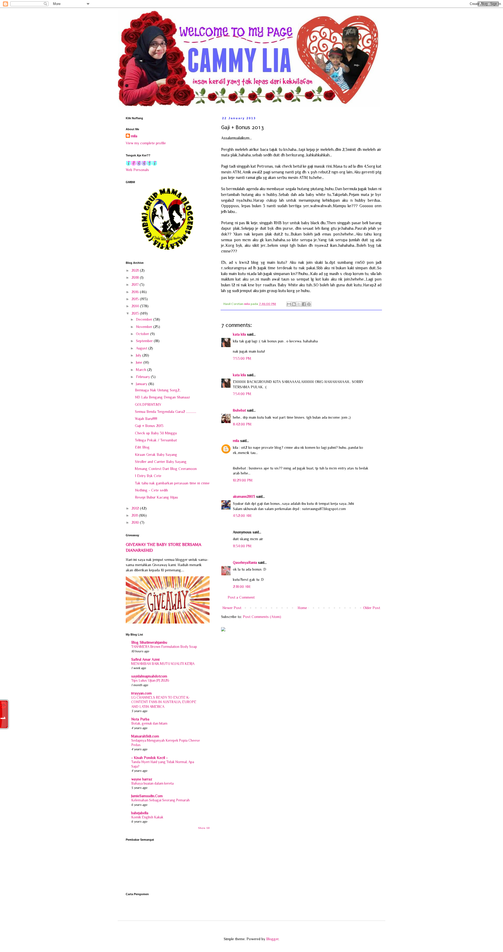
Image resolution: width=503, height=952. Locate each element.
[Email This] (289, 304)
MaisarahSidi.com (145, 736)
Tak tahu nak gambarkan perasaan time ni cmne (172, 483)
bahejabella (139, 813)
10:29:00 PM (243, 480)
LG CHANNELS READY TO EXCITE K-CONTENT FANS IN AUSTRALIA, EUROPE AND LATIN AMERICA (163, 702)
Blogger (272, 939)
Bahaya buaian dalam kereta (152, 783)
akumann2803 (244, 496)
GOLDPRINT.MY (148, 404)
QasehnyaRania (245, 562)
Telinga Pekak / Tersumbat (156, 440)
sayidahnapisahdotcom (149, 676)
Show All (204, 828)
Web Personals (137, 170)
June (139, 362)
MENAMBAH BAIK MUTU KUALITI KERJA (162, 664)
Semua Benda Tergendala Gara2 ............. (165, 411)
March (141, 370)
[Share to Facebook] (304, 304)
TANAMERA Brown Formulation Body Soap (164, 647)
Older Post (371, 608)
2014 (136, 306)
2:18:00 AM (241, 586)
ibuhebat (239, 410)
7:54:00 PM (242, 394)
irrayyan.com (141, 693)
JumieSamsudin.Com (147, 796)
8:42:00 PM (242, 424)
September (145, 341)
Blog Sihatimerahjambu (149, 642)
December (144, 319)
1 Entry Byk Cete (148, 476)
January (142, 384)
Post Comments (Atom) (262, 617)
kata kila (239, 334)
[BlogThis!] (294, 304)
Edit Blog (142, 447)
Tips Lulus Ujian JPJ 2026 (150, 680)
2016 (136, 292)
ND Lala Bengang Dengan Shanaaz (162, 397)
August (142, 348)
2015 (136, 299)
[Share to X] (299, 304)
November (144, 327)
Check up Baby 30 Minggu (156, 433)
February (143, 377)
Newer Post (231, 608)
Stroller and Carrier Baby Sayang (161, 461)
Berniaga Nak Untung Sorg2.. (158, 390)
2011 (135, 515)
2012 (136, 508)
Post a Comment (241, 597)
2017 (136, 284)
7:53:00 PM (242, 358)
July (139, 355)
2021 (136, 270)
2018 (136, 277)
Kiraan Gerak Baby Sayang (156, 454)
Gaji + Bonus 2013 (149, 426)
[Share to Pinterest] (308, 304)
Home (302, 608)
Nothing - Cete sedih (151, 490)
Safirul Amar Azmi (145, 659)
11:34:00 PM (242, 546)
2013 (136, 313)
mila (236, 441)
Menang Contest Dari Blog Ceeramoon (166, 469)
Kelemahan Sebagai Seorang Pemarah (160, 800)
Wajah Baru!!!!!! (146, 419)
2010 (136, 522)
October (143, 334)
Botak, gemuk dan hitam (149, 723)
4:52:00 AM (242, 515)
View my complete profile (146, 143)
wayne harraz (141, 779)
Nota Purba (140, 719)
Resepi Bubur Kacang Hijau (156, 497)
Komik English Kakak (147, 817)
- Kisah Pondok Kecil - (149, 758)
